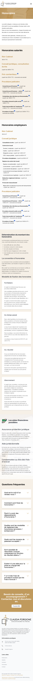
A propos (4, 662)
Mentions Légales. (6, 675)
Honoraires (4, 664)
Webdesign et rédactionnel (8, 677)
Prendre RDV (16, 606)
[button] (31, 3)
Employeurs (4, 657)
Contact (3, 666)
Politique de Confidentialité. (16, 675)
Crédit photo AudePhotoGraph (9, 678)
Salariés (3, 660)
